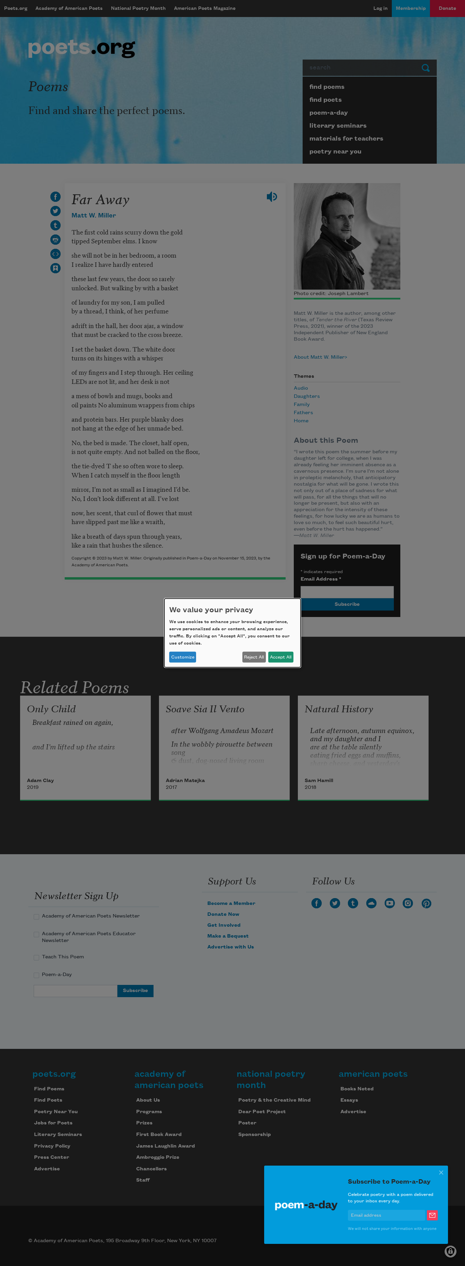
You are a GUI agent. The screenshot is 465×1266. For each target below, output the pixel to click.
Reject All (254, 657)
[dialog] (232, 633)
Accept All (280, 657)
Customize (182, 657)
